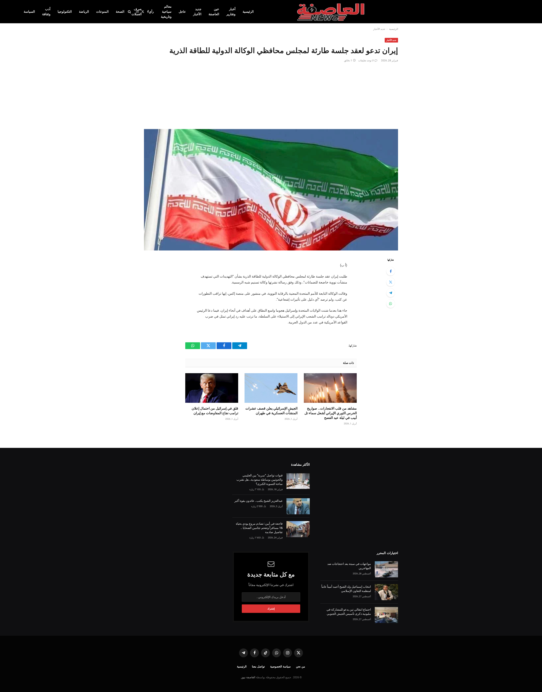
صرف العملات (136, 11)
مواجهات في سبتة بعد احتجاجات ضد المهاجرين (349, 566)
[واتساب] (390, 303)
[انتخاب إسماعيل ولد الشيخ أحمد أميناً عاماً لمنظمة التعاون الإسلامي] (386, 592)
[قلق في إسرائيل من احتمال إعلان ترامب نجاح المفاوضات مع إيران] (211, 388)
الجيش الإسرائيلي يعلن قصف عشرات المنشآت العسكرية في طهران (271, 410)
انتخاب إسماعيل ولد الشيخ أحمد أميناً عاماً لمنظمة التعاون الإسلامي (346, 589)
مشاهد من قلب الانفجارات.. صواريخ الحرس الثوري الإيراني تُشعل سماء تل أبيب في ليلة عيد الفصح (330, 413)
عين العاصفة (214, 11)
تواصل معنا (258, 666)
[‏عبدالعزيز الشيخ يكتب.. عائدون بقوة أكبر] (298, 506)
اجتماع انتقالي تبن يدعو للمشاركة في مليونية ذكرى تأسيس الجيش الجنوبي (348, 611)
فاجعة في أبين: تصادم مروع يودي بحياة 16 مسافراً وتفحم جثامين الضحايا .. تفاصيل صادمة (259, 528)
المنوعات (102, 12)
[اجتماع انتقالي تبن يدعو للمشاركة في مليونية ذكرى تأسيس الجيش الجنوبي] (386, 615)
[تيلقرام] (390, 293)
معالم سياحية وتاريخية (166, 12)
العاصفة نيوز (248, 677)
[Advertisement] (271, 94)
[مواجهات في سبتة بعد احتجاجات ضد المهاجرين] (386, 569)
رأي (151, 12)
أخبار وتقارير (230, 11)
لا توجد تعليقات (366, 60)
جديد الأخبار (197, 11)
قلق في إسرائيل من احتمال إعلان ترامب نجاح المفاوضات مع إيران (215, 410)
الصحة (120, 12)
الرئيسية (248, 12)
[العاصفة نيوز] (331, 11)
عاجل (182, 12)
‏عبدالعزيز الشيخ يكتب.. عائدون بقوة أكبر (258, 500)
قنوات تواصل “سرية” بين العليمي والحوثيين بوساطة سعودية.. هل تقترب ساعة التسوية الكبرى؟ (259, 480)
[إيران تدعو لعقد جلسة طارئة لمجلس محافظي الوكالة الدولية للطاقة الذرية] (271, 189)
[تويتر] (390, 282)
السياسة (29, 12)
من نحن (300, 666)
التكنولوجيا (65, 12)
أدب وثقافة (46, 11)
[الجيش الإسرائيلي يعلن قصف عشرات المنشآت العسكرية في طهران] (271, 388)
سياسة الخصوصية (280, 666)
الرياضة (84, 12)
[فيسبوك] (390, 271)
